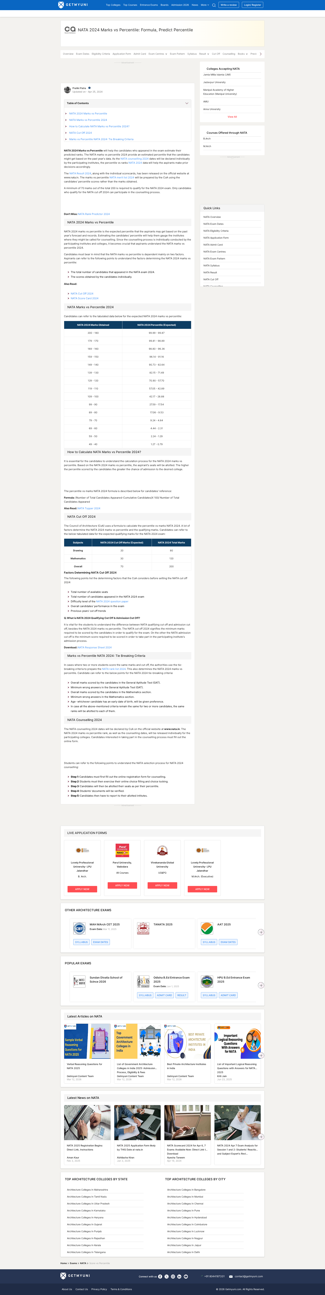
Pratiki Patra (79, 88)
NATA (83, 1263)
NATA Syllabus (211, 265)
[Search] (214, 5)
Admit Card (140, 53)
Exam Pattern (177, 53)
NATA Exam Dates (213, 223)
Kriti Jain (222, 1076)
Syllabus (192, 53)
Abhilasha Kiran (125, 1157)
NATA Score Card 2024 (85, 298)
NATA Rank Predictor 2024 (94, 214)
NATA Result (210, 272)
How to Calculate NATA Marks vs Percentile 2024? (99, 126)
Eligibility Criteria (101, 53)
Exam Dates (82, 53)
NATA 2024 (135, 162)
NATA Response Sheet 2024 (95, 647)
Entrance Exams (149, 4)
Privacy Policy (99, 1289)
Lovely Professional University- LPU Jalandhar (82, 866)
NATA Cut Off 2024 (80, 132)
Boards (164, 4)
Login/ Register (252, 4)
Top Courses (130, 4)
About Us (67, 1289)
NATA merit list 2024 (122, 177)
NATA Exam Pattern (214, 258)
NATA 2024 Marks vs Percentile (88, 113)
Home (63, 1263)
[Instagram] (173, 1276)
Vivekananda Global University (162, 864)
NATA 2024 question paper (112, 601)
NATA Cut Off (210, 279)
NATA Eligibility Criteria (216, 230)
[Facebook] (160, 1276)
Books (241, 53)
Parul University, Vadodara (122, 864)
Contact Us (81, 1289)
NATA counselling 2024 (135, 158)
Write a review (229, 4)
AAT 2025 (224, 924)
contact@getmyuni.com (249, 1276)
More (204, 4)
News (195, 4)
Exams (73, 1263)
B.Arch (207, 138)
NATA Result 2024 (80, 173)
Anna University (212, 109)
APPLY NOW (82, 889)
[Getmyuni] (73, 5)
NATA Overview (212, 216)
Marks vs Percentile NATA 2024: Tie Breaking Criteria (101, 139)
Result (202, 53)
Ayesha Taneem (176, 1157)
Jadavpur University (214, 82)
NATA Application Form (216, 237)
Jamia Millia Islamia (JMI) (217, 74)
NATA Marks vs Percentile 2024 (88, 120)
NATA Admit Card (213, 244)
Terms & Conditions (121, 1289)
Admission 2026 (180, 4)
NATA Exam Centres (214, 251)
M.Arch (207, 146)
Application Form (122, 53)
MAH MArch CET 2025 (105, 924)
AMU (206, 101)
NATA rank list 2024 (114, 669)
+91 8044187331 (214, 1276)
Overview (68, 53)
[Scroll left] (261, 932)
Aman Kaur (73, 1157)
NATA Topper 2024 (89, 508)
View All (232, 116)
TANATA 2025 (163, 924)
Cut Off (216, 53)
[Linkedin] (179, 1276)
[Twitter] (166, 1276)
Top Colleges (113, 4)
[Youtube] (185, 1276)
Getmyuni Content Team (80, 1076)
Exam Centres (156, 53)
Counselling (229, 53)
